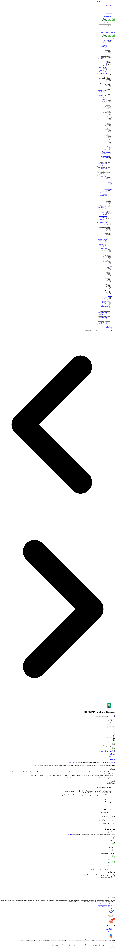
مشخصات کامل (110, 726)
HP (112, 717)
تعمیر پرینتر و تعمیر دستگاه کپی (105, 906)
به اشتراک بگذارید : (111, 727)
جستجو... (113, 25)
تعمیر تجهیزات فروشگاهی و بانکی (105, 905)
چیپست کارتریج (110, 762)
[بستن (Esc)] (114, 947)
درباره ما (110, 6)
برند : (114, 717)
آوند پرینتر (83, 940)
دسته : (113, 719)
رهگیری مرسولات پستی (107, 930)
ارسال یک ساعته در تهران (109, 750)
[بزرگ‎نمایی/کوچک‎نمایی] (110, 947)
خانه (111, 330)
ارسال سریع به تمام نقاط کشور (108, 745)
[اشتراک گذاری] (113, 947)
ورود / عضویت (107, 10)
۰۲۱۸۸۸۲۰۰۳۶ (109, 3)
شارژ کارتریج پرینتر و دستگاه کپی (105, 903)
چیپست (103, 330)
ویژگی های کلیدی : (111, 720)
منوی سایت (112, 37)
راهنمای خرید (109, 928)
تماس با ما (110, 7)
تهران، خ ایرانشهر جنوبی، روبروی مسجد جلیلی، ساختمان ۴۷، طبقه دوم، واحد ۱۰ (97, 874)
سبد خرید (108, 182)
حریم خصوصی (109, 929)
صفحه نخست (109, 5)
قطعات (107, 330)
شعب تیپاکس (109, 931)
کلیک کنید (70, 834)
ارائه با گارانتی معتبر (110, 737)
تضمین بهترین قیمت (110, 741)
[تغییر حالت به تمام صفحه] (111, 947)
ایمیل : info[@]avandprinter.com (108, 877)
